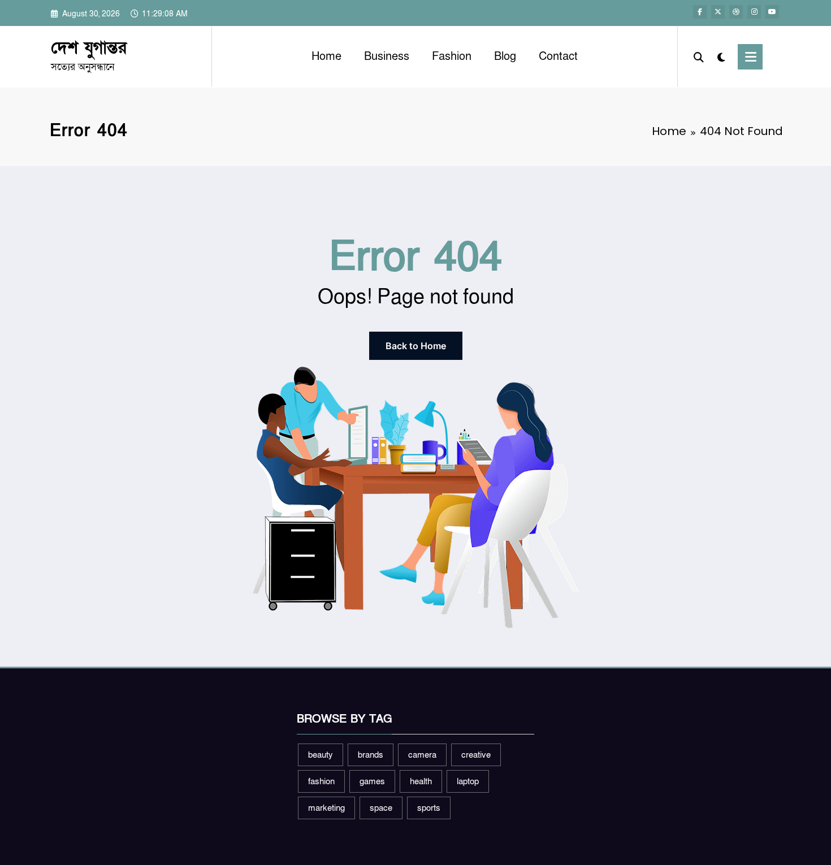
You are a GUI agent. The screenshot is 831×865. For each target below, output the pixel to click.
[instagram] (754, 12)
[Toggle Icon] (750, 56)
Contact (558, 56)
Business (386, 56)
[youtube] (772, 12)
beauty (320, 754)
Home (326, 56)
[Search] (698, 56)
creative (476, 754)
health (421, 781)
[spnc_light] (721, 56)
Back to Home (416, 345)
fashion (321, 781)
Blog (505, 56)
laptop (468, 781)
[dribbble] (736, 12)
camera (422, 754)
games (372, 781)
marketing (326, 808)
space (381, 808)
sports (428, 808)
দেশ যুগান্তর (89, 48)
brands (370, 754)
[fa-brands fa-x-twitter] (718, 12)
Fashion (451, 56)
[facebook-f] (700, 12)
